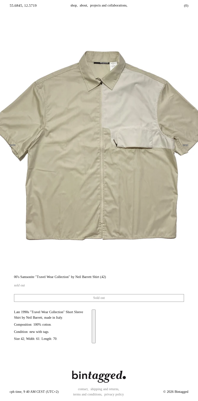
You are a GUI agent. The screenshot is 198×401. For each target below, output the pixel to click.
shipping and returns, (105, 389)
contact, (83, 389)
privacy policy (114, 394)
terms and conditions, (87, 394)
